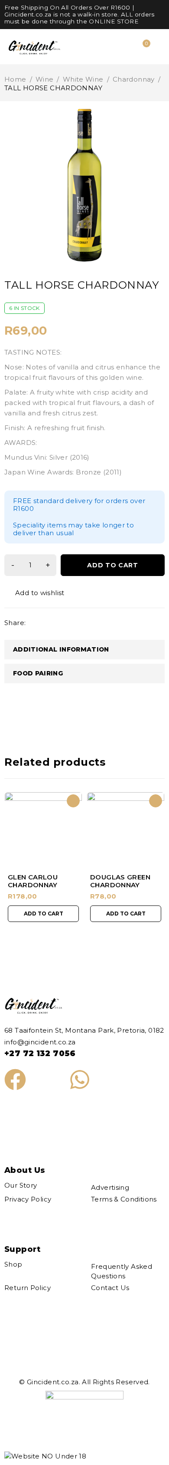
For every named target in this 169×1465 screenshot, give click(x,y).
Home (15, 79)
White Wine (83, 79)
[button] (43, 913)
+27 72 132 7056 (40, 1053)
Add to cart (112, 565)
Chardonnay (134, 79)
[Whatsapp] (80, 1079)
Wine (45, 79)
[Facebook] (15, 1079)
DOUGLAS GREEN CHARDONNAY (120, 881)
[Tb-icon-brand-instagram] (47, 1079)
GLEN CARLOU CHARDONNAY (33, 881)
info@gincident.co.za (40, 1042)
